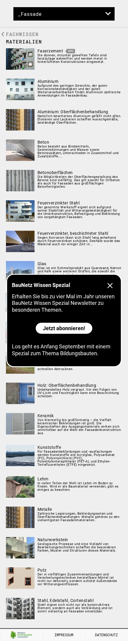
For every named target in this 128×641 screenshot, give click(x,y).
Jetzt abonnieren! (64, 328)
